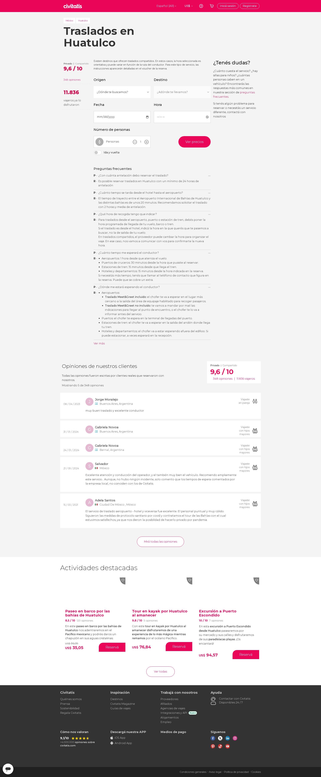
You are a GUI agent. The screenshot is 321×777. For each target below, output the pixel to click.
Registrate (250, 6)
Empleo (165, 722)
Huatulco (83, 20)
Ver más (99, 343)
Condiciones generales (193, 771)
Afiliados (166, 703)
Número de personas (112, 130)
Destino (160, 80)
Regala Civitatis (70, 712)
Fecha (99, 105)
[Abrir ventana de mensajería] (8, 769)
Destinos (116, 699)
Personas (112, 141)
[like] (122, 581)
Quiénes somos (71, 699)
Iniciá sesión (228, 6)
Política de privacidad (236, 771)
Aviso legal (215, 771)
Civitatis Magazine (122, 703)
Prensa (65, 703)
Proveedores (169, 699)
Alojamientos (169, 717)
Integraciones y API (173, 712)
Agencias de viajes (172, 708)
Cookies (256, 771)
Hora (158, 105)
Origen (100, 80)
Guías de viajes (120, 708)
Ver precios (194, 142)
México (69, 20)
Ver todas (160, 671)
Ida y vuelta (111, 152)
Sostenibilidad (69, 708)
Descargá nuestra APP (128, 732)
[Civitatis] (72, 6)
